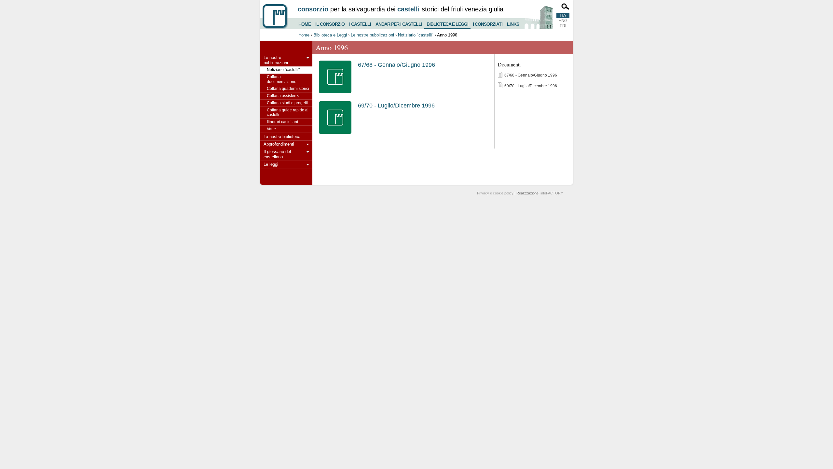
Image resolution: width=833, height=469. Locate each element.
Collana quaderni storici (288, 88)
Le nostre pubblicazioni (372, 35)
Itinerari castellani (282, 122)
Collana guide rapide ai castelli (287, 112)
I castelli (360, 23)
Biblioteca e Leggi (447, 22)
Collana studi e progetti (287, 103)
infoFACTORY (551, 193)
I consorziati (487, 23)
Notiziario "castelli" (415, 35)
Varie (271, 129)
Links (513, 23)
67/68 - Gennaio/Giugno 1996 (396, 65)
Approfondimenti (279, 144)
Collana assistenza (284, 95)
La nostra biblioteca (282, 136)
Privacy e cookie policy (495, 193)
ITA (563, 15)
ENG (562, 20)
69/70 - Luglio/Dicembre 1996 (396, 105)
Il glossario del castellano (277, 154)
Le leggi (271, 164)
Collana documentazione (281, 79)
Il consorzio (330, 23)
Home (304, 23)
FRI (563, 25)
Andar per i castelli (399, 23)
